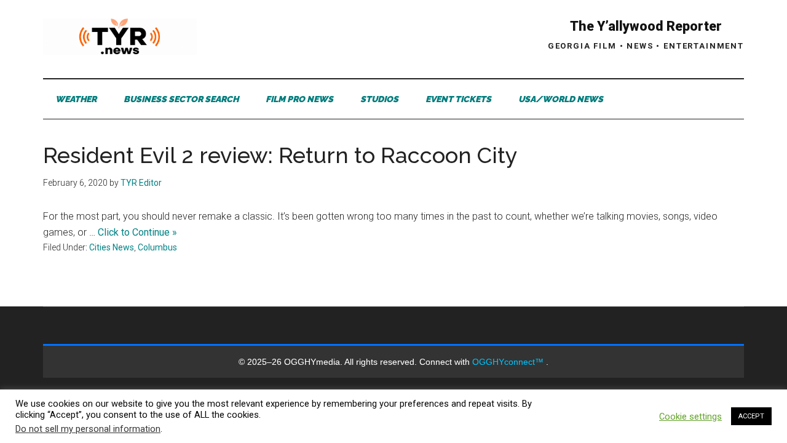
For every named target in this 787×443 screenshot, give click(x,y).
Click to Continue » (137, 232)
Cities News (111, 247)
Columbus (157, 247)
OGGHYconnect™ (509, 362)
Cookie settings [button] (690, 416)
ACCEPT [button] (751, 416)
